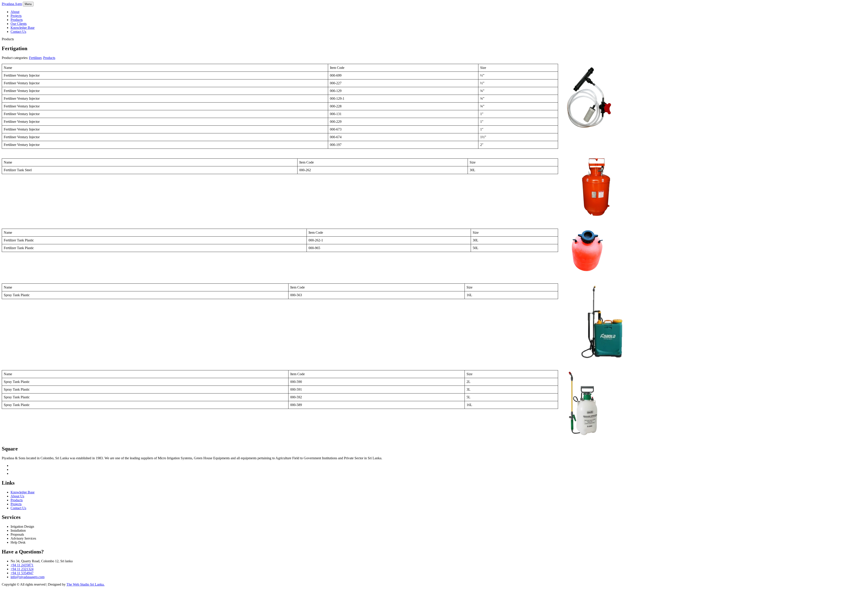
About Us (17, 496)
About (15, 12)
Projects (16, 16)
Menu (28, 4)
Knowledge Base (23, 27)
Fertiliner (35, 58)
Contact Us (18, 31)
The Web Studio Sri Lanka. (85, 584)
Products (17, 20)
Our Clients (19, 24)
